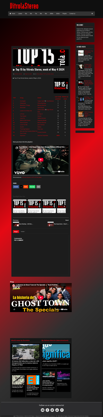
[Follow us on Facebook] (47, 410)
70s (36, 13)
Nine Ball (22, 107)
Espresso (22, 135)
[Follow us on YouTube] (42, 410)
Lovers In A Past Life (26, 111)
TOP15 (44, 74)
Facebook (16, 186)
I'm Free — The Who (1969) (88, 97)
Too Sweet (23, 116)
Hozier (39, 116)
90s (46, 13)
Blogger (16, 231)
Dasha (39, 127)
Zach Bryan (41, 107)
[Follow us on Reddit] (57, 410)
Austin (22, 127)
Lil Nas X (40, 114)
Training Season (25, 129)
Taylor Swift (41, 101)
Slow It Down (24, 122)
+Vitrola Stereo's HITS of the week (31, 177)
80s (41, 13)
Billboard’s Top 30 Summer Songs (88, 52)
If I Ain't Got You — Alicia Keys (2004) (87, 66)
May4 (41, 74)
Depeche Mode (42, 120)
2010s (58, 13)
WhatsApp (32, 186)
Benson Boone (42, 105)
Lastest (20, 13)
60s (31, 13)
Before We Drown (25, 120)
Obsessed (23, 103)
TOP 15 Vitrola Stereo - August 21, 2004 (88, 114)
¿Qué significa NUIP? (49, 361)
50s (26, 13)
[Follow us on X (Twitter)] (52, 410)
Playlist (65, 13)
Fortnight (23, 101)
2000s (51, 13)
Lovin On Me (23, 125)
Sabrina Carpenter (43, 135)
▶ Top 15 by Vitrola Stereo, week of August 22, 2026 (88, 83)
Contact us (72, 13)
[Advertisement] (52, 33)
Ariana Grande (42, 132)
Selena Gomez (42, 118)
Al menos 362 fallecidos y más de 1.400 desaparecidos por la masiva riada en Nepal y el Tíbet (25, 363)
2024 (38, 74)
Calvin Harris (41, 109)
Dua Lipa (40, 129)
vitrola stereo (50, 74)
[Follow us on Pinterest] (62, 410)
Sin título (59, 380)
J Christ (22, 114)
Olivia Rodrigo (42, 103)
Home (13, 13)
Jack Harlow (41, 125)
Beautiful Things (25, 105)
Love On (22, 118)
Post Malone (50, 101)
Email (38, 186)
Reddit (25, 186)
